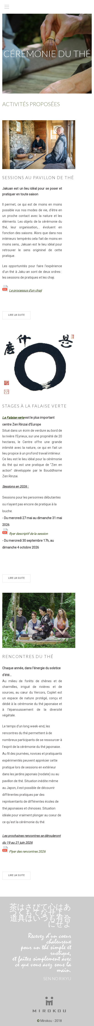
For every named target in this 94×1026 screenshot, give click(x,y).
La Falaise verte (13, 417)
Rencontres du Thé (28, 656)
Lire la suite (16, 314)
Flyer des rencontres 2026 (27, 851)
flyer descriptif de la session (28, 533)
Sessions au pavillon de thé (38, 177)
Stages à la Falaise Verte (34, 405)
